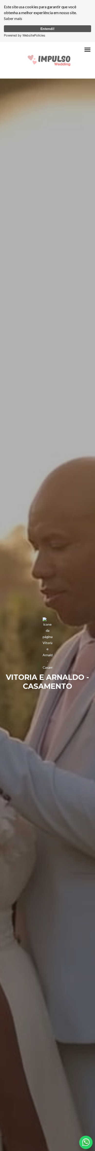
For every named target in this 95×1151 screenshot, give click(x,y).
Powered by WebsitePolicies (24, 35)
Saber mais (13, 18)
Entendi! (47, 29)
